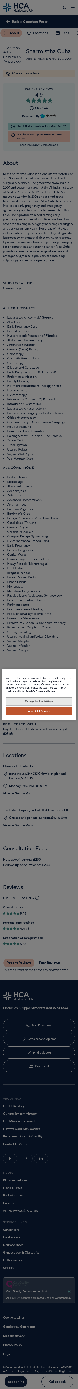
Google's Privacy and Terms (40, 691)
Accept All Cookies (39, 711)
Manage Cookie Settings (39, 701)
